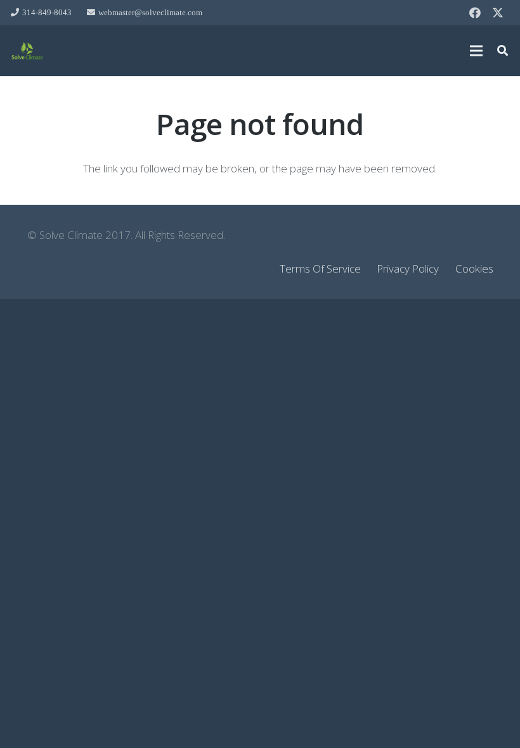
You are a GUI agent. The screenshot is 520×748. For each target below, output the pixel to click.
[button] (502, 50)
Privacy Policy (408, 268)
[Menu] (476, 51)
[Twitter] (497, 12)
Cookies (474, 268)
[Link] (27, 50)
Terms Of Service (320, 268)
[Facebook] (475, 12)
